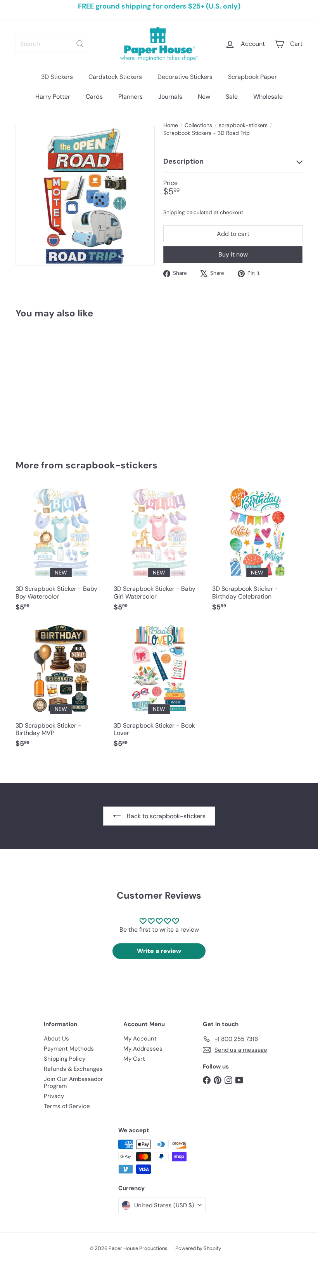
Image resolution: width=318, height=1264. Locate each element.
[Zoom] (85, 195)
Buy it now (233, 254)
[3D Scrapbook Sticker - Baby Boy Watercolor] (61, 553)
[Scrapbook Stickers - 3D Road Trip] (36, 383)
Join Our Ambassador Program (73, 1082)
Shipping (174, 212)
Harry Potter (52, 97)
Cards (94, 97)
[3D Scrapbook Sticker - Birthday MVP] (61, 689)
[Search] (80, 43)
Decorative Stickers (185, 77)
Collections (198, 125)
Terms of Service (67, 1106)
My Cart (134, 1059)
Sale (232, 97)
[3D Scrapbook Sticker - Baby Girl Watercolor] (159, 553)
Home (170, 125)
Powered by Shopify (198, 1248)
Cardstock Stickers (115, 77)
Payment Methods (69, 1049)
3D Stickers (57, 77)
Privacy (54, 1096)
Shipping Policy (64, 1059)
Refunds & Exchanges (73, 1069)
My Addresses (142, 1049)
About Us (56, 1038)
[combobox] (52, 43)
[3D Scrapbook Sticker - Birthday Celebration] (257, 553)
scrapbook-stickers (243, 125)
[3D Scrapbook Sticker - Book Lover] (159, 689)
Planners (130, 97)
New (204, 97)
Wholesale (268, 97)
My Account (140, 1038)
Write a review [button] (159, 951)
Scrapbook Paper (252, 77)
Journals (170, 97)
